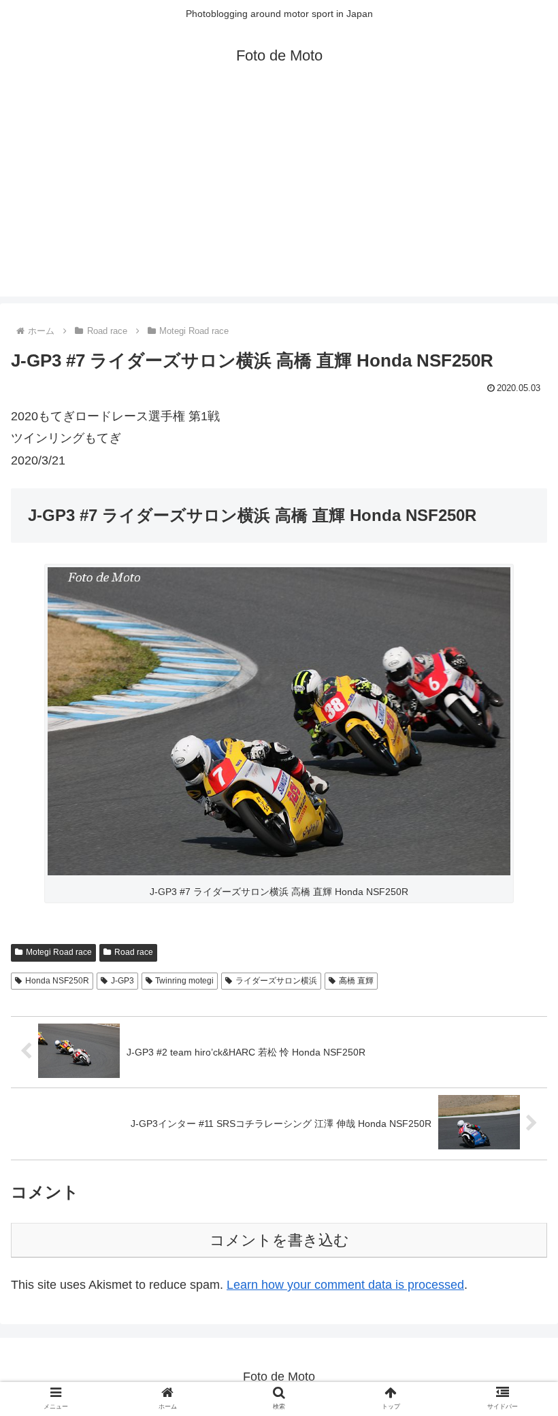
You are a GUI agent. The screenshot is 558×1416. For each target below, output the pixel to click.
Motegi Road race (59, 952)
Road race (133, 952)
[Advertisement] (279, 201)
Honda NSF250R (57, 980)
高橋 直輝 (356, 980)
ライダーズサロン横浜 (276, 980)
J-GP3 (122, 980)
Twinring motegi (184, 980)
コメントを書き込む (279, 1240)
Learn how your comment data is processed (345, 1285)
